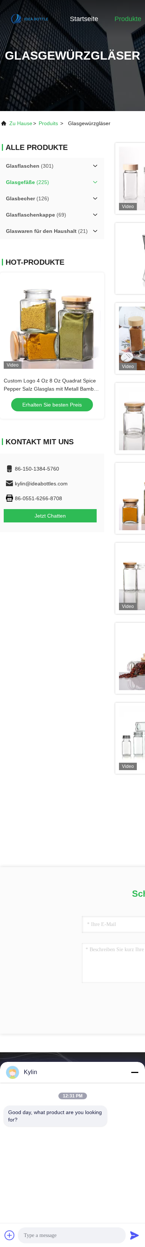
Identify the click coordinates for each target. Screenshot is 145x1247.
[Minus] (134, 1072)
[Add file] (9, 1235)
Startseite (84, 19)
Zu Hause (20, 123)
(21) (47, 231)
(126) (27, 198)
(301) (30, 166)
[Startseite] (29, 18)
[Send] (135, 1235)
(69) (36, 215)
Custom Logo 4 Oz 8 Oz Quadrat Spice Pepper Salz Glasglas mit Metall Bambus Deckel (51, 389)
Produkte (128, 19)
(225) (27, 182)
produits (48, 123)
